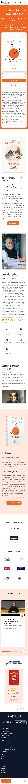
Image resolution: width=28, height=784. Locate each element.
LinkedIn (3, 766)
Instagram (4, 772)
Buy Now (5, 781)
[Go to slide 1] (6, 651)
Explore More (12, 223)
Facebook (3, 768)
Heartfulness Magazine (7, 745)
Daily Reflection (5, 735)
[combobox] (15, 2)
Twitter (3, 770)
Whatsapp (4, 775)
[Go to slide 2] (14, 651)
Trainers (3, 759)
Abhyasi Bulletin (5, 731)
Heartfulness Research (7, 743)
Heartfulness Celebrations (8, 749)
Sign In (21, 2)
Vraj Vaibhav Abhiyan (6, 747)
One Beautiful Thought (7, 733)
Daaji (2, 754)
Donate (3, 761)
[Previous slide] (20, 651)
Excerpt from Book (14, 75)
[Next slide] (24, 651)
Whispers (3, 737)
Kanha (2, 756)
